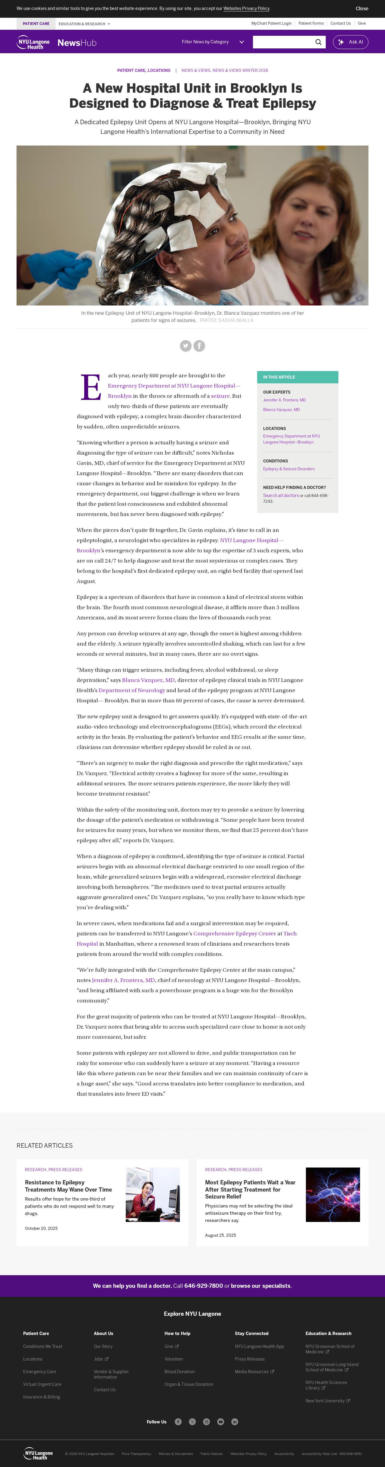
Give (362, 23)
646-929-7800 (203, 1286)
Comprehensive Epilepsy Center (234, 934)
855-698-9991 (351, 1454)
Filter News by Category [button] (205, 42)
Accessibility (284, 1454)
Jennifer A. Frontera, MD (284, 400)
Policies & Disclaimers (176, 1454)
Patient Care (131, 70)
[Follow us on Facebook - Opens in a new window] (178, 1421)
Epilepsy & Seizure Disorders (289, 469)
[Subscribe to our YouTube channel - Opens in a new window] (220, 1421)
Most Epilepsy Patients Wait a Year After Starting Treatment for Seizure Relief (250, 1189)
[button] (362, 8)
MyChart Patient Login (271, 23)
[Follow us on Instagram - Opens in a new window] (206, 1421)
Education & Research (82, 24)
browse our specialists (261, 1286)
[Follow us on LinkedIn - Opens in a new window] (234, 1421)
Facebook (199, 346)
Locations (159, 70)
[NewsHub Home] (77, 42)
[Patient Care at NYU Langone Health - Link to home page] (38, 1453)
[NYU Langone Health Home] (33, 42)
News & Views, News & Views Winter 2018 (225, 70)
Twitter (186, 346)
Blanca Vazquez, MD (281, 409)
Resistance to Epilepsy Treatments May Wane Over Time (68, 1186)
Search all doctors (281, 495)
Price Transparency (136, 1454)
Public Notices (212, 1454)
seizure (220, 396)
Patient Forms (311, 23)
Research (35, 1170)
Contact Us (341, 23)
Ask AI (356, 42)
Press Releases (65, 1170)
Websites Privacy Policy (248, 1454)
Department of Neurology (132, 691)
